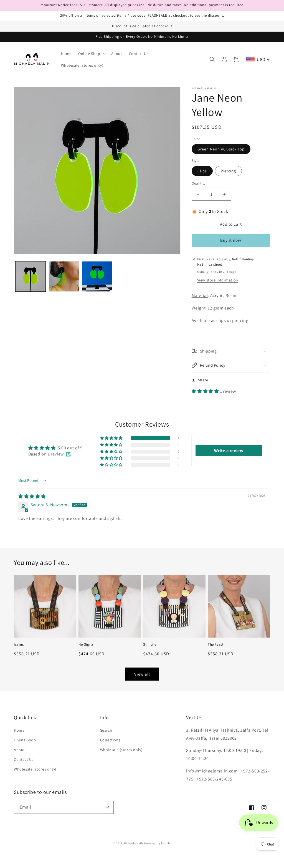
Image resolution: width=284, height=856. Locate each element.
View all (142, 674)
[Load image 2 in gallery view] (64, 276)
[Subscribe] (107, 807)
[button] (91, 53)
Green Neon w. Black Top (221, 149)
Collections (110, 739)
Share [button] (203, 379)
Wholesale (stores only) (35, 769)
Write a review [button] (228, 451)
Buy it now (230, 240)
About (19, 749)
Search (106, 730)
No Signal (86, 644)
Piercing (228, 170)
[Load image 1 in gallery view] (30, 276)
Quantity (199, 183)
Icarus (19, 644)
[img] (32, 496)
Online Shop (25, 739)
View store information (217, 280)
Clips (202, 170)
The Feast (215, 644)
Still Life (149, 644)
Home (19, 730)
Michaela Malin (134, 843)
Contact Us (24, 759)
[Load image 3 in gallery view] (97, 276)
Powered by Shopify (157, 843)
